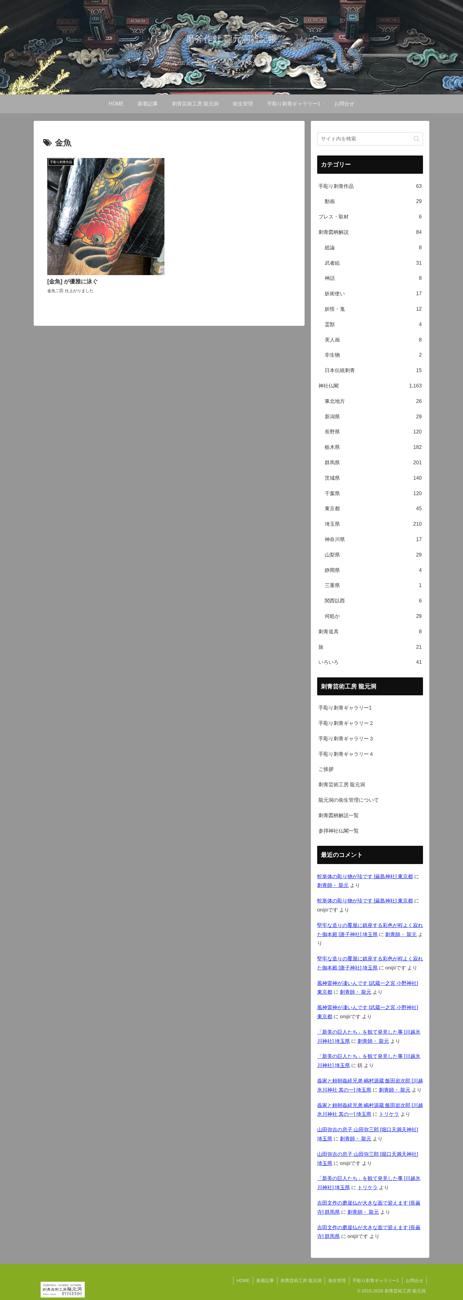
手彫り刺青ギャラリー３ (346, 738)
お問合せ (414, 1280)
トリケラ (389, 1114)
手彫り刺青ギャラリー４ (346, 754)
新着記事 (265, 1280)
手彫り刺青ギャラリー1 (345, 707)
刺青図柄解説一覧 (338, 815)
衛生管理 (337, 1280)
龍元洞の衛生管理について (348, 800)
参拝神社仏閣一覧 (338, 831)
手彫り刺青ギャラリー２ (346, 723)
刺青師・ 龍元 (333, 885)
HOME (243, 1280)
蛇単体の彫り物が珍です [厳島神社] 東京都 (365, 876)
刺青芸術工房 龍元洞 (341, 784)
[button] (416, 138)
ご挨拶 (326, 769)
